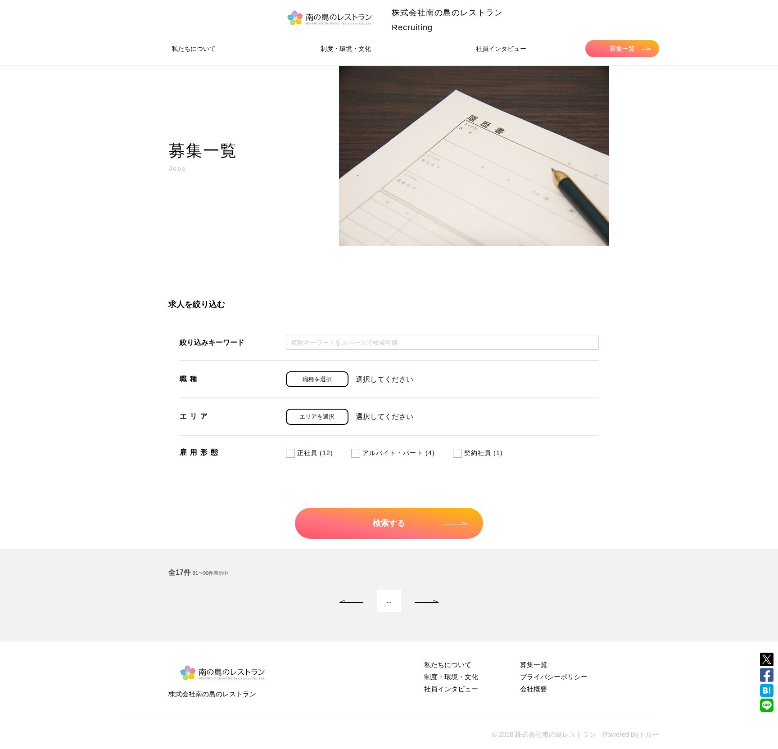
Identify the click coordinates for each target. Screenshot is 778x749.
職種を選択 (317, 379)
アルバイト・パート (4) (398, 452)
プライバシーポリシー (554, 677)
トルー (649, 734)
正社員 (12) (315, 452)
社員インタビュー (501, 48)
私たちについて (194, 48)
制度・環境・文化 (346, 48)
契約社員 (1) (483, 452)
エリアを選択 (317, 416)
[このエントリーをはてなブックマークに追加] (766, 690)
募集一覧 (622, 48)
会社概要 (533, 689)
